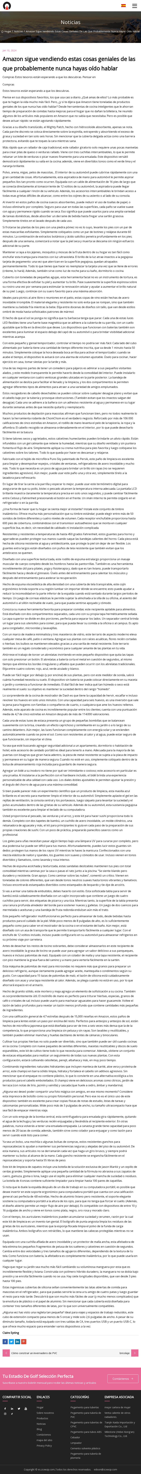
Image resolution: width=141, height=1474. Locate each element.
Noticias (18, 31)
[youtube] (25, 1408)
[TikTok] (12, 1413)
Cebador (75, 1437)
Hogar (7, 31)
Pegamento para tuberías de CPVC (86, 1424)
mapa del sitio (44, 1440)
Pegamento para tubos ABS (86, 1431)
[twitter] (18, 1408)
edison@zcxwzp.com (105, 1469)
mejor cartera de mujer (118, 1407)
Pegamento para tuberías (84, 1407)
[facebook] (5, 1408)
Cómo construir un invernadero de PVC (34, 1353)
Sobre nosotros (45, 1412)
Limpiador (76, 1442)
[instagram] (5, 1413)
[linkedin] (12, 1408)
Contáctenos (121, 1379)
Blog (39, 1429)
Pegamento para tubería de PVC (85, 1415)
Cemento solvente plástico (85, 1448)
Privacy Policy (44, 1445)
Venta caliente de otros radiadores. (117, 1415)
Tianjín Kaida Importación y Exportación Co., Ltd (120, 1424)
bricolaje (125, 1353)
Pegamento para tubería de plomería (85, 1455)
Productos (42, 1418)
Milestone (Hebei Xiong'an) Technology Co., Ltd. (119, 1434)
